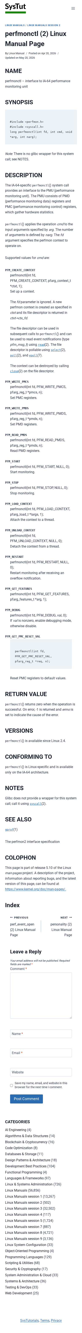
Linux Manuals (15, 25)
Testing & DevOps (18, 1287)
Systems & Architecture (22, 1281)
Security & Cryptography (23, 1269)
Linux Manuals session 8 (23, 1233)
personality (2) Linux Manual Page (61, 926)
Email (17, 1053)
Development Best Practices (25, 1166)
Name (17, 1034)
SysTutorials (29, 1320)
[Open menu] (73, 8)
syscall (35, 803)
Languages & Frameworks (24, 1178)
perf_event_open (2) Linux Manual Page (23, 926)
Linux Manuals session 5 (23, 1221)
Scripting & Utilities (19, 1263)
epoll (33, 355)
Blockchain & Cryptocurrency (26, 1142)
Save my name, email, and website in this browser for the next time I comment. (41, 1085)
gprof (9, 829)
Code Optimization (19, 1148)
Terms (44, 1320)
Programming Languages (24, 1257)
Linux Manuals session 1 (23, 1196)
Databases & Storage (20, 1154)
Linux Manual (16, 53)
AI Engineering (15, 1130)
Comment (18, 969)
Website (18, 1072)
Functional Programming (23, 1172)
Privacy (56, 1320)
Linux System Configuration (25, 1245)
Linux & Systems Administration (29, 1184)
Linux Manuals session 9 (23, 1239)
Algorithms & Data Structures (26, 1136)
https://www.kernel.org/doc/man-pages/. (35, 889)
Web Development (18, 1293)
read (41, 344)
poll (13, 355)
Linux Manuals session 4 (23, 1215)
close (14, 371)
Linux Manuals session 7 (23, 1227)
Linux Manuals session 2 (43, 25)
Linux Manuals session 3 (23, 1208)
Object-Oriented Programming (27, 1251)
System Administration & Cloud (28, 1275)
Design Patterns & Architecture (27, 1160)
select (56, 350)
